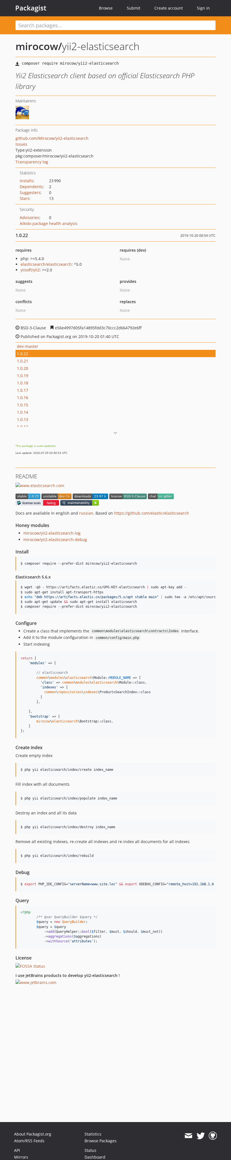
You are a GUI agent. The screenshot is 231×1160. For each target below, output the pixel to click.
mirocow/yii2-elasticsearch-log (52, 533)
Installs (26, 180)
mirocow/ (38, 46)
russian (86, 513)
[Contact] (188, 1136)
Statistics (93, 1134)
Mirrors (21, 1157)
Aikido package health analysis (48, 223)
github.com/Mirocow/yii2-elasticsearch (51, 138)
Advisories (29, 217)
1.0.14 (22, 412)
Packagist (30, 7)
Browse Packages (101, 1140)
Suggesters (30, 192)
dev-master (27, 346)
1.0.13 (22, 419)
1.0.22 (22, 353)
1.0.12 (22, 426)
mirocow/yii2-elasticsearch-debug (55, 539)
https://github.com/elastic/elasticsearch (151, 513)
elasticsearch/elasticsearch (46, 264)
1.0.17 (22, 390)
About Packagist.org (32, 1134)
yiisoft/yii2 (30, 269)
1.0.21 (22, 361)
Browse (106, 8)
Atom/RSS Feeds (29, 1140)
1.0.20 (22, 368)
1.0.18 (22, 383)
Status (90, 1150)
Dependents (31, 186)
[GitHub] (213, 1136)
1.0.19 (22, 375)
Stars (24, 198)
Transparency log (31, 162)
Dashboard (95, 1157)
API (17, 1150)
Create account (168, 8)
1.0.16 (22, 397)
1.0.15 (22, 404)
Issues (21, 144)
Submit (133, 8)
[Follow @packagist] (201, 1136)
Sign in (203, 8)
